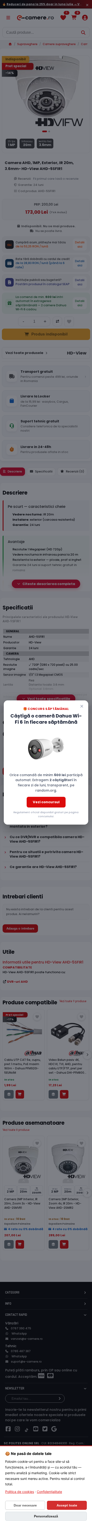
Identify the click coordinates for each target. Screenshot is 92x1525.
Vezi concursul (46, 802)
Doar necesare (25, 1505)
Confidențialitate (49, 1492)
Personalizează (46, 1516)
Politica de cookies (19, 1492)
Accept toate (67, 1505)
